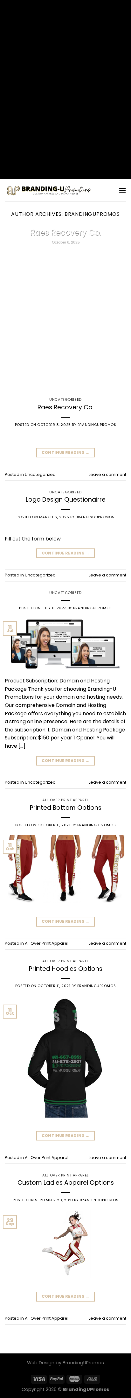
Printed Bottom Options (65, 807)
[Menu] (122, 190)
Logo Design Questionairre (66, 499)
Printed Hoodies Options (65, 968)
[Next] (120, 309)
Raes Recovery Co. (65, 233)
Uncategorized (65, 399)
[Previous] (10, 309)
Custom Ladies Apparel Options (65, 1182)
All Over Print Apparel (65, 799)
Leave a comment (107, 474)
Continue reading (65, 257)
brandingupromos (92, 214)
